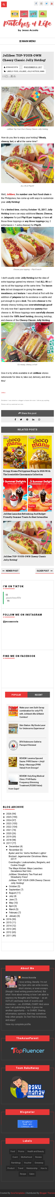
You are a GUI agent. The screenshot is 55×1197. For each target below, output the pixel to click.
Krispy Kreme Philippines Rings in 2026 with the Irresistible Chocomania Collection (26, 473)
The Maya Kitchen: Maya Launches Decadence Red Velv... (25, 869)
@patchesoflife (13, 597)
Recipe (23, 1174)
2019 (9, 836)
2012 (9, 932)
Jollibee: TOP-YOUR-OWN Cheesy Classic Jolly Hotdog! (24, 558)
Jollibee (22, 71)
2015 (9, 922)
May (11, 902)
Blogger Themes (47, 1193)
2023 (9, 823)
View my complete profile (18, 1024)
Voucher (27, 1163)
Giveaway (39, 1163)
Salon (31, 1174)
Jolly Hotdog (33, 71)
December (14, 846)
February (13, 912)
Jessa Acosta (28, 977)
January (13, 916)
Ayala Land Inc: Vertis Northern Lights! (27, 853)
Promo (21, 1151)
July (11, 896)
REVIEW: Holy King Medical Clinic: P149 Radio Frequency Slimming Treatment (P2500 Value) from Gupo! (26, 782)
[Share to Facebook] (11, 76)
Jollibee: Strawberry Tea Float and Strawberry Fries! (25, 875)
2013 (9, 929)
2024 (9, 820)
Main (42, 71)
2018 (9, 840)
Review (38, 1157)
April (11, 906)
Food (16, 71)
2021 (9, 830)
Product (11, 1168)
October (13, 886)
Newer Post (12, 571)
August (12, 893)
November (14, 850)
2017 (9, 843)
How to (44, 1168)
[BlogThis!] (6, 76)
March (12, 909)
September (15, 889)
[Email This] (3, 76)
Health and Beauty (36, 1151)
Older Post (43, 571)
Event (15, 1157)
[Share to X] (9, 76)
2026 (9, 813)
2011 (9, 935)
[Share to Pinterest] (14, 76)
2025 (9, 817)
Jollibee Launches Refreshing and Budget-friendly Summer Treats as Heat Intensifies (25, 515)
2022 (9, 826)
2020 (9, 833)
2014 (9, 925)
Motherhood (26, 1157)
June (11, 899)
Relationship (32, 1168)
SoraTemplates (18, 1193)
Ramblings (16, 1163)
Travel (20, 1168)
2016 (9, 919)
